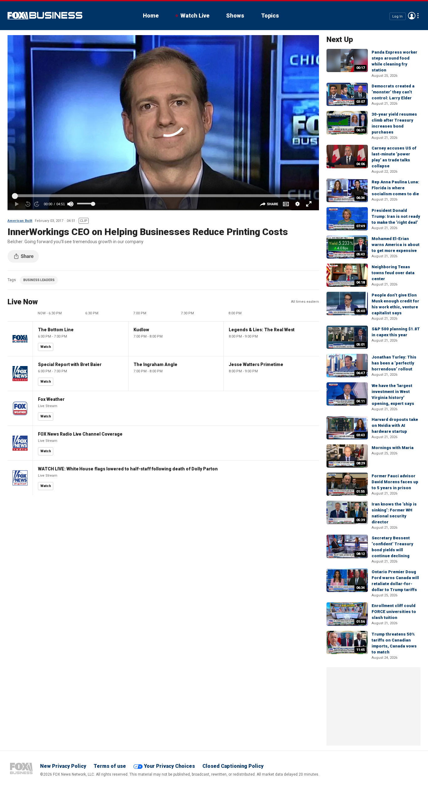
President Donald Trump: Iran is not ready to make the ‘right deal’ (396, 216)
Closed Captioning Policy (233, 766)
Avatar (411, 15)
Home (151, 15)
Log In (397, 16)
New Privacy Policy (63, 766)
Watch (45, 347)
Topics (270, 15)
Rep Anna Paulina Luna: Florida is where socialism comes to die (395, 188)
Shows (235, 15)
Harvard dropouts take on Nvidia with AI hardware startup (395, 425)
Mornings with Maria (393, 447)
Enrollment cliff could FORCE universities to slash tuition (394, 611)
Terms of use (110, 766)
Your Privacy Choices (169, 766)
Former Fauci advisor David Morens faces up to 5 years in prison (395, 482)
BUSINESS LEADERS (39, 280)
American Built (20, 221)
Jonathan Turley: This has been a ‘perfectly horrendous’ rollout (394, 363)
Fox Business (45, 15)
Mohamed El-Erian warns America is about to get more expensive (396, 244)
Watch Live (194, 15)
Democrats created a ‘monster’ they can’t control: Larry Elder (393, 92)
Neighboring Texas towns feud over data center (393, 273)
